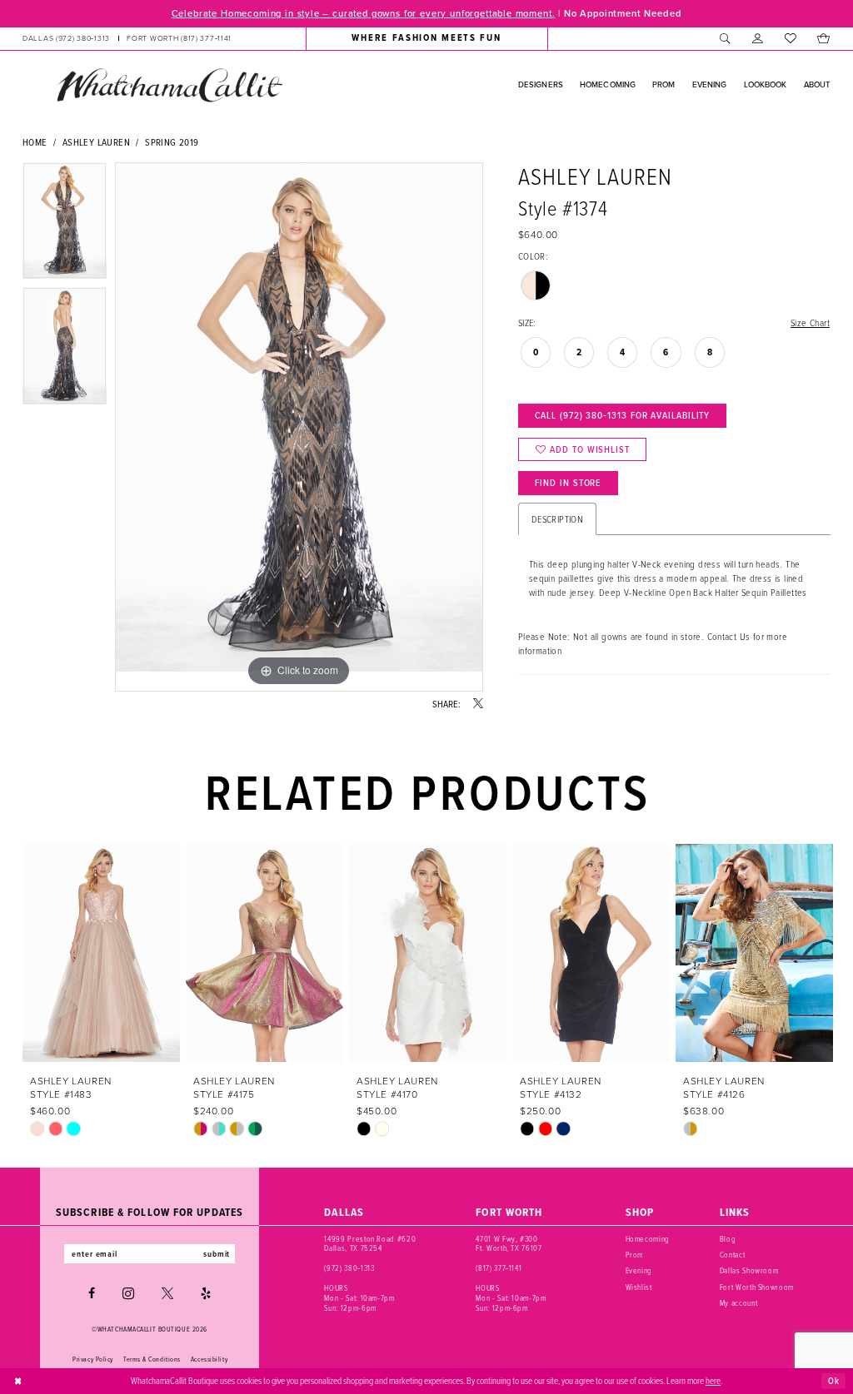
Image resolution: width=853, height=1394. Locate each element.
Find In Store (568, 482)
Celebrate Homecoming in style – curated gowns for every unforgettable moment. (364, 13)
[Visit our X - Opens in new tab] (167, 1293)
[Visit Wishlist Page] (790, 38)
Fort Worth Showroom (757, 1287)
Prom (635, 1254)
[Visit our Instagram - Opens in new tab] (128, 1293)
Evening (639, 1270)
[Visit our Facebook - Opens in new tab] (91, 1293)
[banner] (169, 85)
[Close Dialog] (18, 1381)
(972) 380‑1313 (349, 1268)
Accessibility (209, 1359)
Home (34, 142)
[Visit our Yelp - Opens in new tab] (206, 1293)
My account (739, 1302)
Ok (834, 1380)
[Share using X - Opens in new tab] (478, 704)
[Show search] (725, 38)
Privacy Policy (92, 1359)
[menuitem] (127, 38)
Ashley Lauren (96, 142)
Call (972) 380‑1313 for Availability (622, 415)
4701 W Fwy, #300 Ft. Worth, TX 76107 (508, 1243)
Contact (733, 1254)
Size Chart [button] (810, 322)
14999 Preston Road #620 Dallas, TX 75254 (370, 1243)
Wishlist (639, 1287)
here (713, 1380)
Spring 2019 (171, 142)
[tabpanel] (64, 224)
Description (557, 519)
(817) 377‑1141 (498, 1268)
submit (216, 1254)
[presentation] (101, 952)
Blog (728, 1238)
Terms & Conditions (152, 1359)
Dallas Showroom (749, 1270)
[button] (757, 38)
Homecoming (648, 1238)
